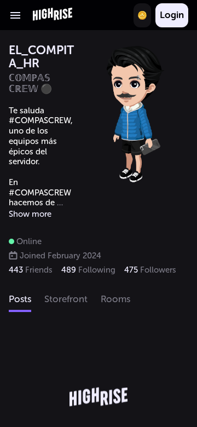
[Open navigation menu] (15, 15)
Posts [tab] (20, 298)
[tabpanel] (98, 370)
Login (172, 14)
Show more (30, 214)
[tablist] (98, 300)
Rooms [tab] (115, 298)
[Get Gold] (142, 15)
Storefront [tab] (66, 298)
